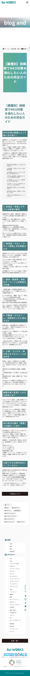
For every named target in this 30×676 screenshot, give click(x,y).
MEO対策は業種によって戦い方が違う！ (16, 165)
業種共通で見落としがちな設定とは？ (16, 188)
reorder (27, 2)
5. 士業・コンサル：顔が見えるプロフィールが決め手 (16, 184)
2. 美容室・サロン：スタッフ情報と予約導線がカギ (16, 172)
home (25, 596)
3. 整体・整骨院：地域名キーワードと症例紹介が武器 (16, 176)
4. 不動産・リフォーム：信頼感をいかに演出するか (16, 180)
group (25, 610)
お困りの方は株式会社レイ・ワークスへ (16, 195)
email (25, 606)
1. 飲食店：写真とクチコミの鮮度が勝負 (16, 169)
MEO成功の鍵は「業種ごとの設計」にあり (16, 191)
